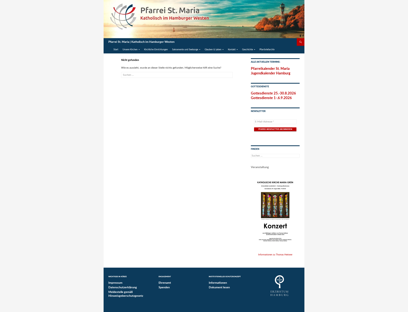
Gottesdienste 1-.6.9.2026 (271, 98)
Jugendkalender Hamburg (270, 73)
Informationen (218, 282)
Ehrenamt (165, 282)
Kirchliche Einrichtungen (156, 50)
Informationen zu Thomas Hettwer (275, 255)
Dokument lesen (219, 287)
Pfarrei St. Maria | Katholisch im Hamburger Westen (141, 42)
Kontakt (232, 50)
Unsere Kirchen (130, 50)
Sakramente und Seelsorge (185, 50)
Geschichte (247, 50)
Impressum (115, 282)
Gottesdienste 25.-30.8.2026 (273, 93)
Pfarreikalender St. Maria (270, 68)
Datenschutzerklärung (122, 287)
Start (115, 50)
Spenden (164, 287)
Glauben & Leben (213, 50)
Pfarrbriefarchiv (267, 50)
